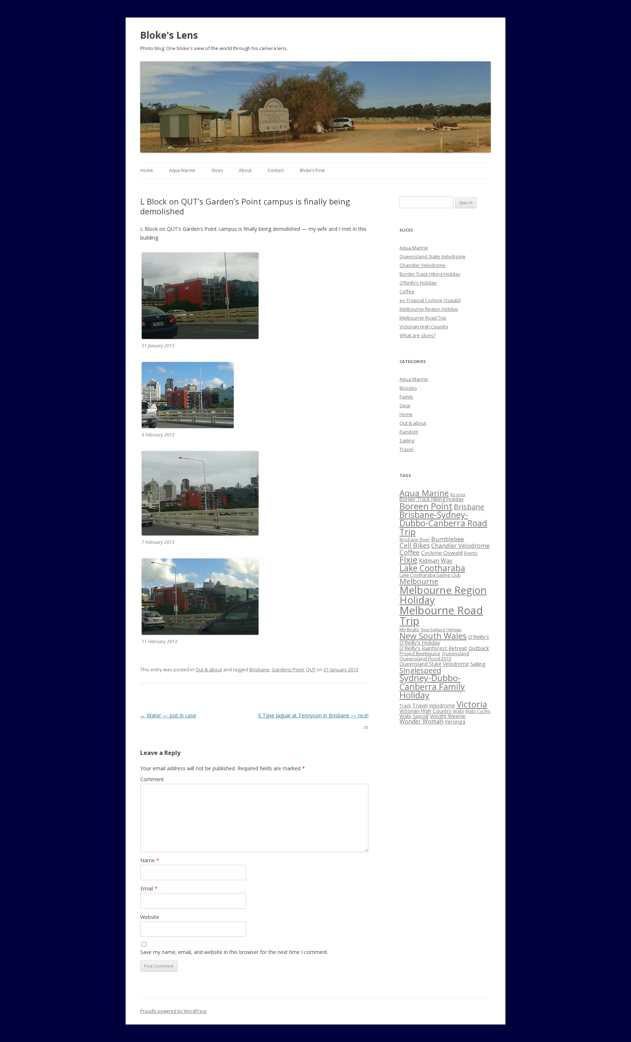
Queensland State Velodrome (432, 256)
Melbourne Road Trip (422, 317)
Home (146, 170)
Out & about (208, 669)
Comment (152, 779)
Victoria (471, 704)
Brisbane (259, 669)
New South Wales (433, 635)
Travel (406, 449)
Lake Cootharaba (432, 568)
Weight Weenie (448, 716)
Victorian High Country (423, 326)
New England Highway (441, 629)
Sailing (406, 440)
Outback (479, 648)
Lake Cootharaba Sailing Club (430, 575)
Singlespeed (420, 670)
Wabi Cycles (477, 711)
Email (148, 888)
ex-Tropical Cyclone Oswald (429, 300)
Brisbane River (414, 539)
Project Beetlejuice (419, 653)
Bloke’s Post (312, 170)
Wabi (458, 711)
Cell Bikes (414, 545)
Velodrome (442, 705)
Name (149, 860)
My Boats (409, 629)
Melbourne (418, 581)
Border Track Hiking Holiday (429, 274)
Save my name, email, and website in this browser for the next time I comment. (234, 952)
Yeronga (455, 721)
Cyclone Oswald (442, 552)
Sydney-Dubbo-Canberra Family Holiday (432, 686)
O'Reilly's (478, 636)
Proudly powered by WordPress (173, 1011)
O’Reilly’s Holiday (418, 282)
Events (471, 553)
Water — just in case (168, 715)
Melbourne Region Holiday (428, 309)
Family (406, 396)
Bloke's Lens (169, 35)
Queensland (455, 653)
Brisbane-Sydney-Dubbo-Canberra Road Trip (443, 523)
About (245, 170)
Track (405, 706)
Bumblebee (447, 539)
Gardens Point (288, 669)
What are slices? (417, 335)
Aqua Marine (182, 170)
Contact (276, 170)
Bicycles (408, 388)
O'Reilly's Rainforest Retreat (433, 648)
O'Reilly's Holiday (419, 642)
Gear (405, 405)
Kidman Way (435, 561)
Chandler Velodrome (422, 265)
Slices (217, 170)
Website (149, 916)
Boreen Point (425, 506)
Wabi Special (414, 716)
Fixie (408, 559)
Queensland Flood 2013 (425, 658)
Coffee (406, 291)
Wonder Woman (421, 721)
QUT (311, 669)
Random (408, 431)
